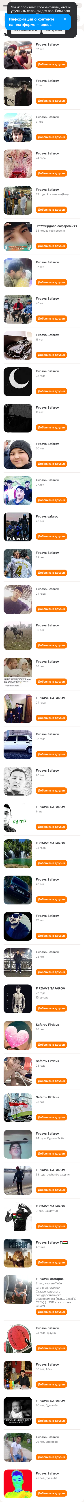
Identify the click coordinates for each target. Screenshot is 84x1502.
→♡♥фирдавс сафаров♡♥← (57, 226)
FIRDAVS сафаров (50, 1279)
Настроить (54, 30)
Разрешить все (25, 30)
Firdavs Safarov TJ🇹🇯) (52, 1242)
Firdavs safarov (47, 516)
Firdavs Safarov (47, 44)
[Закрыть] (65, 19)
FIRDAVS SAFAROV (50, 698)
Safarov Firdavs (47, 1025)
